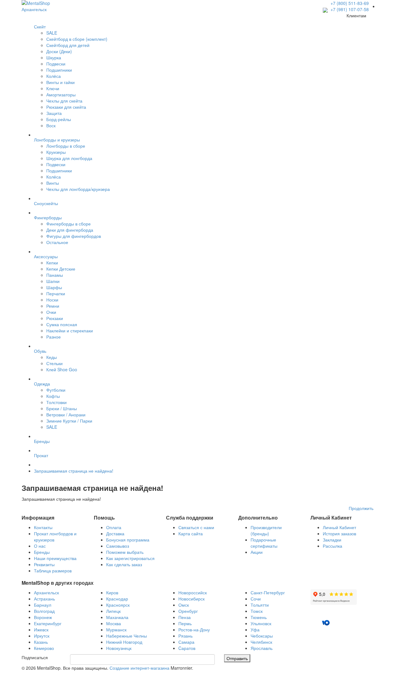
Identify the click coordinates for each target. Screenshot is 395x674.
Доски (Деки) (59, 51)
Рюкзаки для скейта (66, 107)
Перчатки (55, 293)
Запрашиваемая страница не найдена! (73, 471)
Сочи (256, 599)
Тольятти (260, 605)
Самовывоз (117, 546)
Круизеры (56, 152)
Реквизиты (44, 564)
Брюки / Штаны (61, 408)
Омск (183, 605)
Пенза (184, 617)
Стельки (54, 363)
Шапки (53, 281)
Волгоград (44, 611)
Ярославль (261, 648)
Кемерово (44, 648)
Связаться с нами (196, 527)
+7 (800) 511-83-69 (350, 3)
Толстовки (56, 402)
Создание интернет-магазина (139, 668)
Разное (53, 337)
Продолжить (361, 508)
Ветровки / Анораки (65, 414)
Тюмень (259, 617)
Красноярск (118, 605)
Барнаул (42, 605)
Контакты (43, 527)
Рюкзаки (54, 318)
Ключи (52, 88)
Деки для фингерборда (69, 230)
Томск (257, 611)
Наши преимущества (55, 558)
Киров (112, 592)
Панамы (54, 275)
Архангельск (46, 592)
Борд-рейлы (58, 119)
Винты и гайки (60, 82)
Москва (113, 623)
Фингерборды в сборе (68, 224)
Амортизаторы (61, 94)
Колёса (53, 76)
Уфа (255, 629)
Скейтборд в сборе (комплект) (76, 39)
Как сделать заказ (124, 564)
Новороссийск (192, 592)
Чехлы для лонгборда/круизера (78, 189)
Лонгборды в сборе (65, 146)
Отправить (237, 658)
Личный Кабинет (339, 527)
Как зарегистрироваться (130, 558)
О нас (40, 546)
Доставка (115, 533)
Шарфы (54, 287)
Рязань (185, 636)
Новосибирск (191, 599)
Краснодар (117, 599)
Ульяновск (261, 623)
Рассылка (332, 546)
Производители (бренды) (266, 530)
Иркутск (41, 636)
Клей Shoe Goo (61, 369)
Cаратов (186, 648)
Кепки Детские (60, 269)
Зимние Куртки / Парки (69, 421)
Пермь (185, 623)
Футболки (55, 390)
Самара (186, 642)
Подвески (55, 64)
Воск (51, 125)
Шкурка (53, 57)
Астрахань (44, 599)
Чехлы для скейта (64, 101)
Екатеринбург (47, 623)
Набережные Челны (126, 636)
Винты (52, 183)
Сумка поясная (61, 324)
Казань (41, 642)
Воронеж (43, 617)
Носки (52, 300)
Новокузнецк (118, 648)
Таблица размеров (53, 570)
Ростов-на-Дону (194, 629)
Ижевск (41, 629)
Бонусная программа (127, 540)
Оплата (113, 527)
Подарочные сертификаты (264, 543)
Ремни (52, 306)
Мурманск (116, 629)
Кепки (52, 262)
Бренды (42, 552)
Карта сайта (190, 533)
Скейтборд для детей (67, 45)
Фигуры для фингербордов (73, 236)
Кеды (51, 357)
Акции (257, 552)
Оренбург (188, 611)
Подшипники (59, 70)
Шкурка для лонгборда (69, 158)
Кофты (53, 396)
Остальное (57, 242)
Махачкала (117, 617)
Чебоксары (262, 636)
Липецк (113, 611)
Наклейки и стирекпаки (69, 330)
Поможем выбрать (124, 552)
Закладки (332, 540)
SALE (51, 33)
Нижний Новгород (124, 642)
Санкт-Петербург (268, 592)
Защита (54, 113)
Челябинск (261, 642)
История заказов (339, 533)
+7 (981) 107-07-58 (349, 9)
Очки (51, 312)
